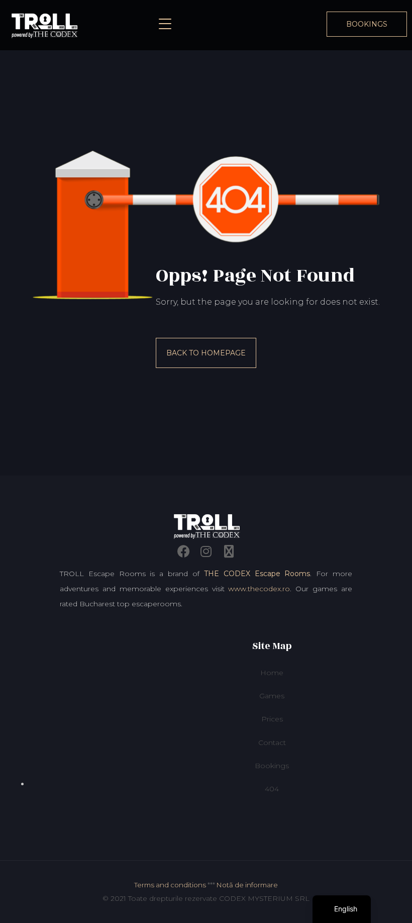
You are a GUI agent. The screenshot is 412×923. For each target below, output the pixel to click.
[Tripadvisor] (228, 551)
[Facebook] (183, 551)
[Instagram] (206, 551)
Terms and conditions (170, 885)
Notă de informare (247, 885)
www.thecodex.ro (259, 588)
